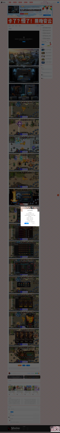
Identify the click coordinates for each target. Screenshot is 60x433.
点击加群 (26, 223)
